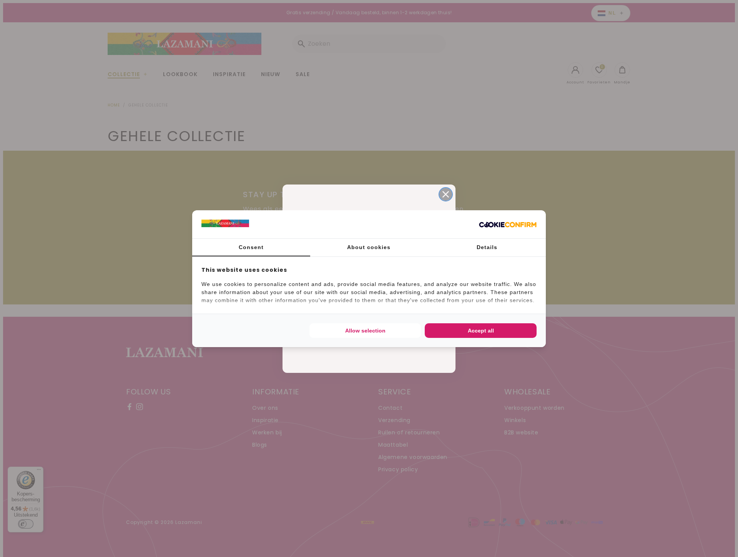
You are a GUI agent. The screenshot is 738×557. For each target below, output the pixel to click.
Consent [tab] (251, 247)
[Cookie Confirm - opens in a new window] (508, 224)
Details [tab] (487, 247)
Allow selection (365, 331)
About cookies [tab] (369, 247)
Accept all (481, 331)
